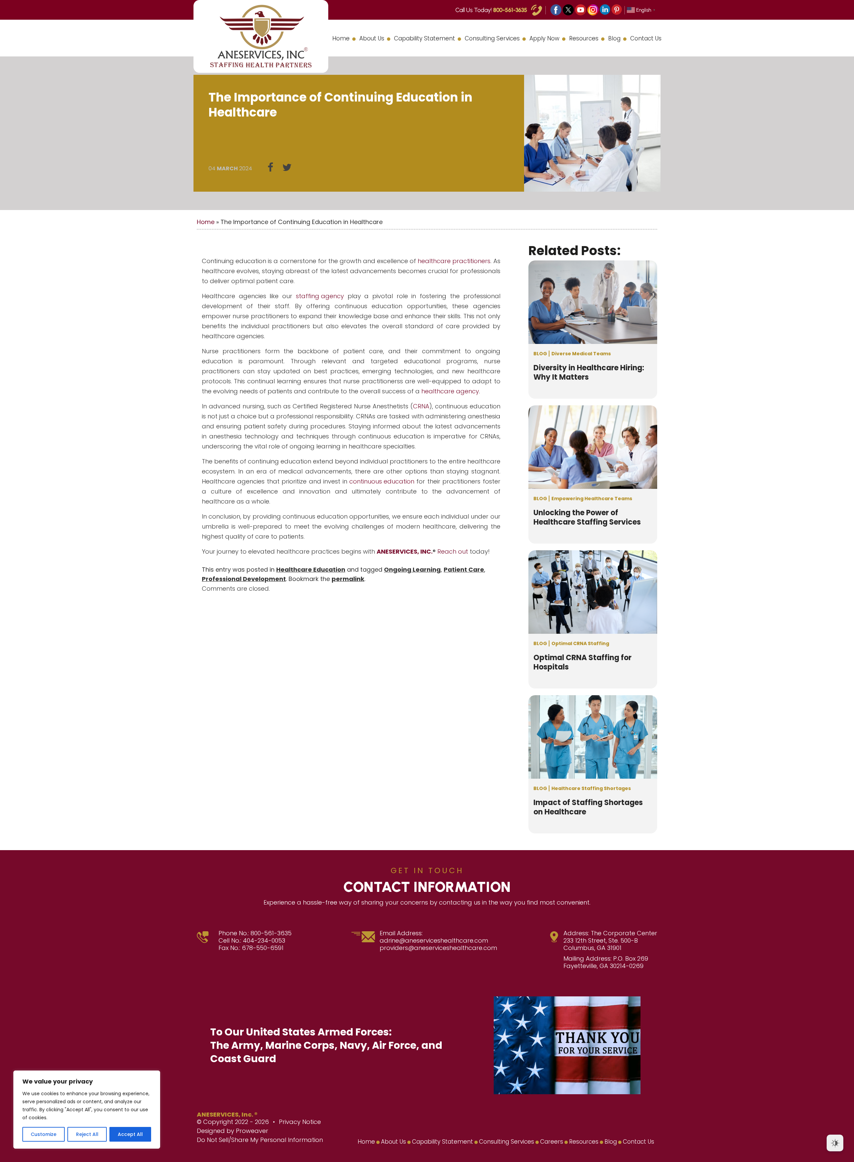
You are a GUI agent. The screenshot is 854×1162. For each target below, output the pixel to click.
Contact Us (646, 38)
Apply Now (544, 38)
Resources (583, 38)
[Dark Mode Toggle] (835, 1143)
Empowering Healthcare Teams (591, 498)
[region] (86, 1110)
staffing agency (320, 296)
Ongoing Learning (412, 569)
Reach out (452, 551)
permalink (348, 579)
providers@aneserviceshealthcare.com (438, 948)
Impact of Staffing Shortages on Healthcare (588, 807)
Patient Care (464, 569)
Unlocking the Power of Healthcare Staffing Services (587, 517)
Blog (614, 38)
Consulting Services (492, 38)
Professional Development (244, 579)
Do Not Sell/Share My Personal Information (260, 1140)
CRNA (421, 406)
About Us (371, 38)
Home (341, 38)
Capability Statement (424, 38)
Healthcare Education (310, 569)
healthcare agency (450, 391)
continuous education (381, 481)
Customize (43, 1134)
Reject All (87, 1134)
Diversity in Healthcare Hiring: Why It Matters (588, 372)
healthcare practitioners (454, 261)
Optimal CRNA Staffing (580, 643)
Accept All (130, 1134)
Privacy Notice (300, 1122)
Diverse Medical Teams (581, 353)
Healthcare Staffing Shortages (591, 788)
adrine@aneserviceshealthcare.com (434, 940)
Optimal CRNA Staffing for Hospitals (582, 662)
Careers (551, 1141)
